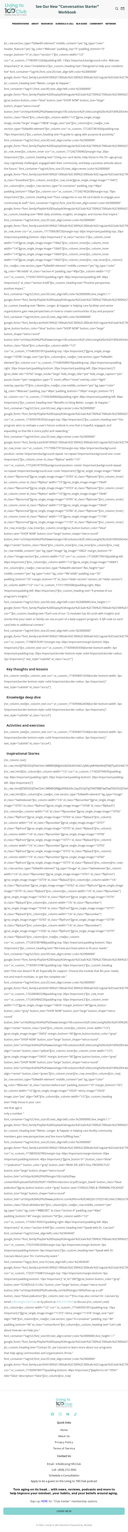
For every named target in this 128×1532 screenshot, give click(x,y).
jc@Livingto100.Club (24, 1302)
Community (96, 23)
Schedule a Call (65, 23)
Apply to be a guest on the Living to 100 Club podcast (64, 1481)
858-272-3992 (64, 1302)
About (35, 23)
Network (111, 23)
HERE (44, 1501)
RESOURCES (47, 23)
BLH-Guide (81, 23)
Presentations (20, 23)
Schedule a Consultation (64, 1475)
